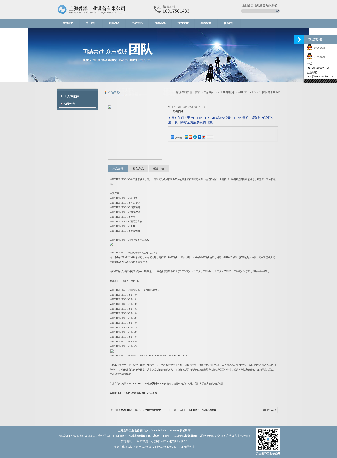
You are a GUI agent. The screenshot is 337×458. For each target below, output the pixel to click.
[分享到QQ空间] (186, 136)
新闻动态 (114, 23)
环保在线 (119, 446)
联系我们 (271, 5)
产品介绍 (117, 168)
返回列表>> (270, 410)
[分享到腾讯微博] (195, 136)
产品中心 (137, 23)
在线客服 (319, 48)
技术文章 (183, 23)
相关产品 (138, 168)
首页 (197, 92)
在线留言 (259, 5)
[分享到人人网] (199, 136)
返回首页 (247, 5)
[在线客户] (299, 39)
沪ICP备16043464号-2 (170, 446)
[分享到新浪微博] (190, 136)
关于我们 (91, 23)
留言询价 (158, 168)
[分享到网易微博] (203, 136)
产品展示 (209, 92)
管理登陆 (189, 446)
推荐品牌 (160, 23)
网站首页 (68, 23)
